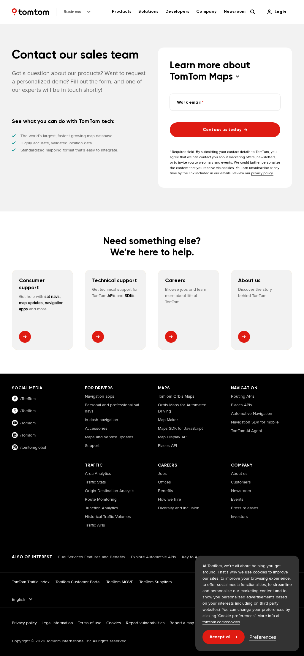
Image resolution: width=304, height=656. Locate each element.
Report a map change (189, 623)
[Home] (30, 12)
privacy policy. (262, 173)
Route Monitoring (101, 499)
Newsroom (241, 491)
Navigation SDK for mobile (255, 422)
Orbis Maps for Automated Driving (182, 408)
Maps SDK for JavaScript (180, 428)
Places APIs (241, 405)
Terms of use (90, 623)
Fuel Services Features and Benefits (91, 557)
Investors (239, 516)
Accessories (96, 428)
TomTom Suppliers (155, 582)
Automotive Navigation (251, 413)
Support (92, 445)
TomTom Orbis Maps (176, 396)
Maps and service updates (109, 437)
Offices (164, 482)
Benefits (165, 491)
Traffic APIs (95, 525)
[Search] (253, 12)
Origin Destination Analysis (109, 491)
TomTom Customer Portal (78, 582)
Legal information (57, 623)
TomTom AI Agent (246, 431)
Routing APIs (242, 396)
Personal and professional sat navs (112, 408)
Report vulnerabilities (145, 623)
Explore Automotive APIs (153, 557)
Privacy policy (24, 623)
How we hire (169, 499)
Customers (241, 482)
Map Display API (172, 437)
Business (72, 11)
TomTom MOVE (119, 582)
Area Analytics (98, 473)
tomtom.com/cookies (221, 622)
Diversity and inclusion (179, 508)
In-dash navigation (101, 420)
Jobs (162, 473)
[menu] (276, 12)
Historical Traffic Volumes (108, 516)
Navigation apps (99, 396)
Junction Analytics (101, 508)
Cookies (113, 623)
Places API (167, 445)
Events (237, 499)
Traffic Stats (95, 482)
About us (239, 473)
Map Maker (168, 420)
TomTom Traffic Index (31, 582)
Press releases (244, 508)
